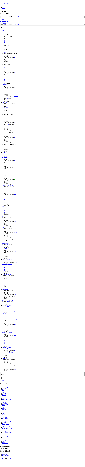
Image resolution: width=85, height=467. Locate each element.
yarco (14, 179)
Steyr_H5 (15, 246)
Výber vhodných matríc (5, 243)
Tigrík (15, 257)
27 (4, 269)
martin (15, 57)
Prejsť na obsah (2, 14)
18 (4, 342)
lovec (14, 350)
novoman (15, 44)
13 (4, 41)
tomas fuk (15, 174)
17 (4, 341)
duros (7, 207)
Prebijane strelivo (4, 358)
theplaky (15, 194)
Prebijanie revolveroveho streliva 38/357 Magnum (9, 185)
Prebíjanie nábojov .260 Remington (7, 347)
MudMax (15, 142)
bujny (7, 98)
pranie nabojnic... (4, 248)
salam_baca (8, 333)
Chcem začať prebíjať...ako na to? (7, 264)
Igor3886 (8, 244)
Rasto (7, 36)
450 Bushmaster (4, 102)
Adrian (7, 239)
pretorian (15, 72)
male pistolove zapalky (5, 107)
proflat (2, 458)
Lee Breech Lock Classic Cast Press (7, 332)
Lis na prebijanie (4, 113)
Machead (15, 251)
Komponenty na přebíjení (5, 279)
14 (4, 42)
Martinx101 (8, 181)
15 (4, 80)
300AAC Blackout (4, 97)
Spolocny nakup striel (5, 313)
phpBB (5, 456)
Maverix (8, 260)
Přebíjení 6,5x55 (4, 157)
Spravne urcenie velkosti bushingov (7, 238)
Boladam (8, 59)
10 (4, 67)
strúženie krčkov (4, 216)
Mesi (14, 277)
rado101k (15, 324)
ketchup (8, 132)
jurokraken (15, 330)
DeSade (8, 306)
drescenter (15, 232)
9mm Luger (3, 63)
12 (4, 40)
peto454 (15, 294)
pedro (14, 204)
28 (4, 270)
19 (4, 343)
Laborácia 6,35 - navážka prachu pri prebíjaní (8, 352)
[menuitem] (6, 2)
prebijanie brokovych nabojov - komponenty (8, 131)
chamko (8, 234)
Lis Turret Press (4, 227)
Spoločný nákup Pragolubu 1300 (6, 305)
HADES (8, 103)
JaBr (7, 64)
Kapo (14, 137)
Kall (14, 184)
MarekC (8, 153)
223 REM (3, 206)
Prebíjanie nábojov (4, 21)
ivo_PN (8, 124)
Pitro (7, 275)
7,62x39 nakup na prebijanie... (6, 143)
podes (15, 221)
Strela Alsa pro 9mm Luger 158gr (7, 274)
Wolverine (8, 144)
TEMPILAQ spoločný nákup (6, 84)
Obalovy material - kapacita (6, 364)
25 (4, 268)
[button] (3, 30)
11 (4, 68)
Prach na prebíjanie (4, 46)
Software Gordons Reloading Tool (7, 259)
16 (4, 202)
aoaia (14, 150)
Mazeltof (10, 458)
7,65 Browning (4, 52)
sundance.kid (16, 96)
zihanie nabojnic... (4, 176)
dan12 (15, 303)
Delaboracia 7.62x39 (5, 321)
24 (4, 267)
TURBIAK (8, 196)
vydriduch (15, 319)
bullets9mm (8, 139)
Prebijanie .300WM (5, 289)
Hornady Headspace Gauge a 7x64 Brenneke (8, 300)
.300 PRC (3, 152)
